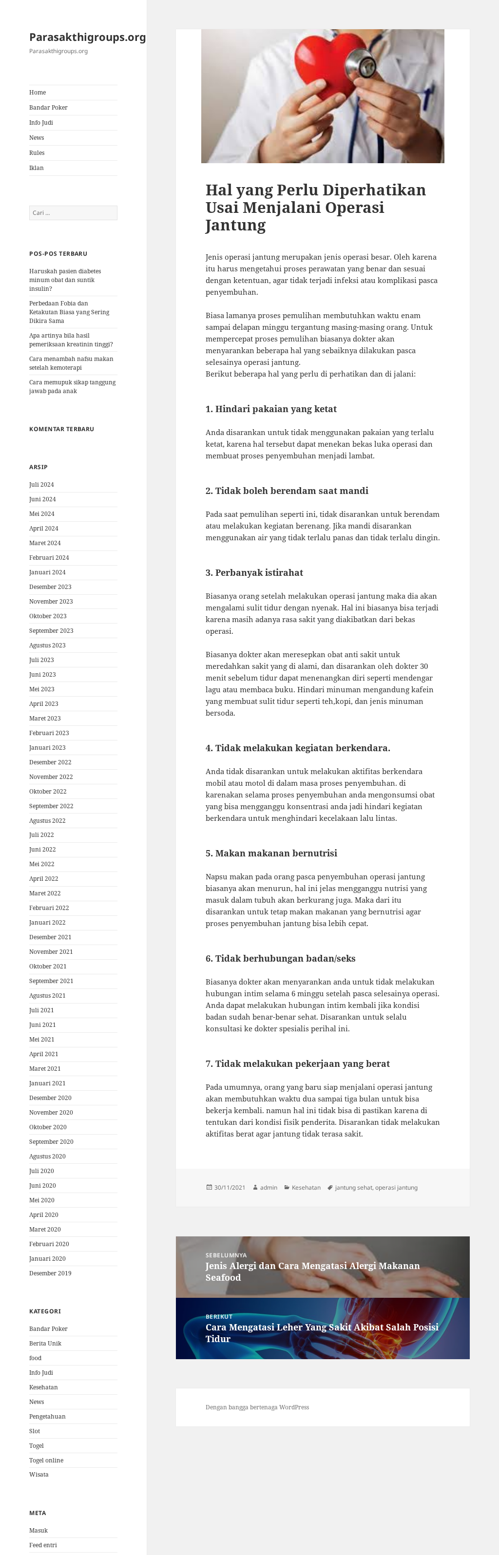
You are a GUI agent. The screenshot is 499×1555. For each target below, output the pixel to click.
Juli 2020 (41, 1171)
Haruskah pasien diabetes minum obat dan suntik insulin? (65, 280)
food (35, 1358)
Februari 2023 (49, 733)
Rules (36, 153)
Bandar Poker (48, 107)
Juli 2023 (41, 660)
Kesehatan (43, 1387)
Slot (34, 1431)
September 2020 (51, 1142)
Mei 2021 (42, 1039)
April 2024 (43, 528)
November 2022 (51, 777)
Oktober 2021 (48, 966)
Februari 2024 (49, 557)
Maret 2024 (45, 543)
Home (37, 92)
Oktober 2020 (48, 1127)
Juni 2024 (42, 499)
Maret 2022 (45, 893)
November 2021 (51, 952)
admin (268, 1187)
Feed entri (43, 1545)
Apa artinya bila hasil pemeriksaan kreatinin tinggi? (71, 339)
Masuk (38, 1530)
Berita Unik (45, 1343)
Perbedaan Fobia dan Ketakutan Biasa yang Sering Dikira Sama (69, 312)
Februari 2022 (49, 908)
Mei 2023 (42, 689)
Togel (36, 1445)
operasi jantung (396, 1187)
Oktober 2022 (48, 791)
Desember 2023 (50, 587)
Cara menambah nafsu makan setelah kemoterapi (71, 363)
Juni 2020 (42, 1185)
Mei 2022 (42, 864)
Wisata (39, 1474)
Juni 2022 (42, 849)
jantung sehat (353, 1187)
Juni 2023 (42, 674)
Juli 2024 (41, 484)
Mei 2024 (42, 514)
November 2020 (51, 1112)
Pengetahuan (47, 1416)
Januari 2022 (47, 922)
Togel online (46, 1460)
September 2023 (51, 630)
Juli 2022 (41, 835)
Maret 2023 (45, 718)
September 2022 (51, 806)
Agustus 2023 (47, 645)
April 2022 (43, 878)
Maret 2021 (45, 1068)
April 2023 (43, 704)
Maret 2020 (45, 1229)
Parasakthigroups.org (87, 36)
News (36, 137)
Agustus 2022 (47, 820)
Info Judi (41, 122)
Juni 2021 (42, 1025)
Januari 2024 (47, 572)
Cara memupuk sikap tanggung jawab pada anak (72, 386)
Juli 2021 (41, 1010)
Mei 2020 (42, 1200)
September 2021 (51, 981)
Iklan (36, 168)
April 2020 (43, 1215)
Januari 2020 (47, 1258)
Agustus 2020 (47, 1156)
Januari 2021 (47, 1083)
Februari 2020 (49, 1244)
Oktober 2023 (48, 616)
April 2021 (43, 1054)
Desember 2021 (50, 937)
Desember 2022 (50, 762)
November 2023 (51, 601)
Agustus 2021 (47, 995)
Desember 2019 (50, 1273)
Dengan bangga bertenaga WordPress (257, 1407)
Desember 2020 (50, 1098)
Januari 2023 (47, 747)
